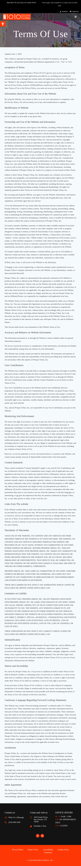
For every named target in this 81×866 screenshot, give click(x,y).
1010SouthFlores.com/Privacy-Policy (44, 85)
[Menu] (75, 17)
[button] (2, 24)
